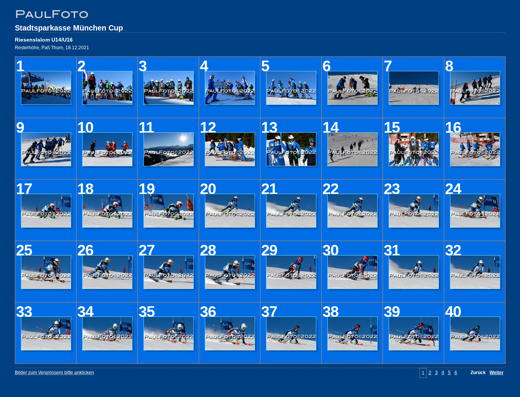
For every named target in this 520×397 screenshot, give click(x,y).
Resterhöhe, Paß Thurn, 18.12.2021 (52, 47)
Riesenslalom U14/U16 (44, 40)
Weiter (497, 372)
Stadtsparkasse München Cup (69, 28)
